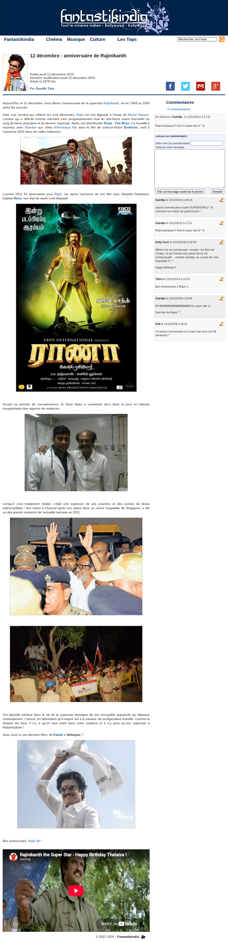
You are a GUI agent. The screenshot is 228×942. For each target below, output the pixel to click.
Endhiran (131, 127)
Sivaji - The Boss (116, 123)
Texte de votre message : (170, 147)
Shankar (31, 127)
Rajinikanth (111, 103)
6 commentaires (178, 109)
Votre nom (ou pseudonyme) (172, 143)
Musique (76, 39)
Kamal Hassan (138, 114)
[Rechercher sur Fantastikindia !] (222, 39)
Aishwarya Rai (66, 127)
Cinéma (54, 39)
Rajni (79, 114)
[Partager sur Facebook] (170, 86)
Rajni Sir (34, 841)
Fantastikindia (19, 39)
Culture (97, 39)
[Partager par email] (200, 86)
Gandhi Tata (45, 88)
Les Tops (127, 39)
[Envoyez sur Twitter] (185, 86)
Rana (18, 198)
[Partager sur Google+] (215, 86)
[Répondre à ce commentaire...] (221, 200)
